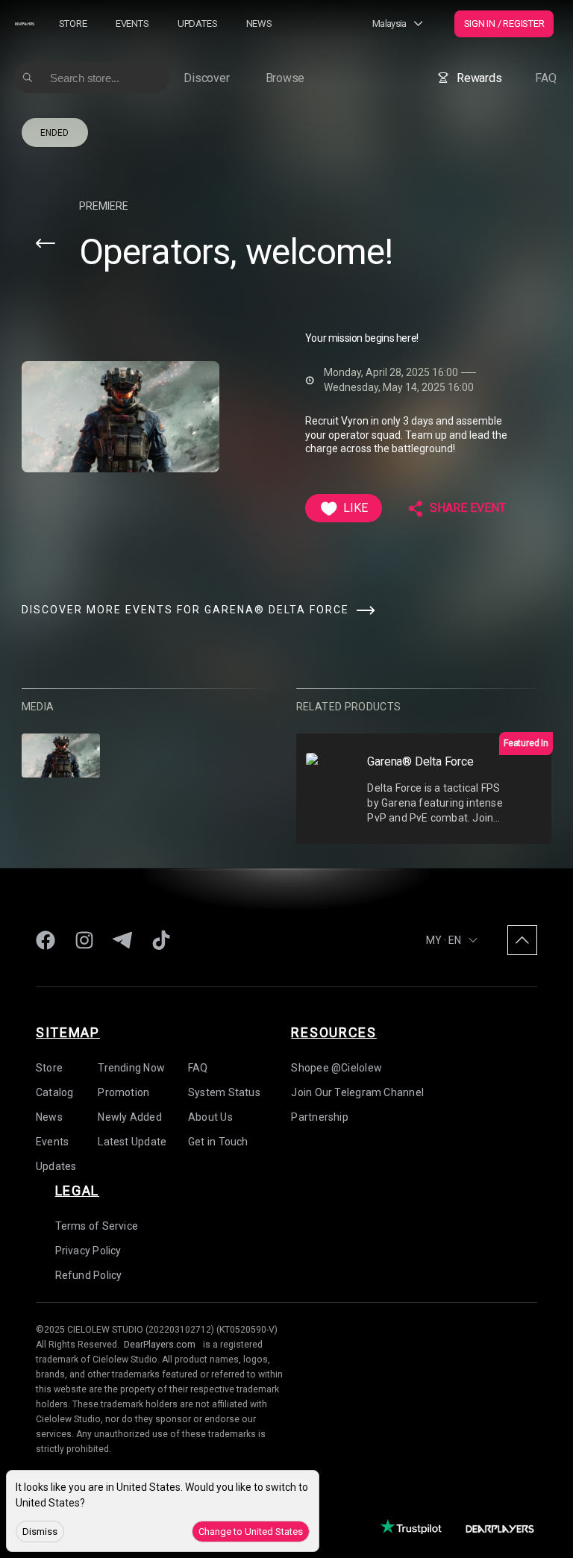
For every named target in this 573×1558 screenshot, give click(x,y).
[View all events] (45, 243)
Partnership (319, 1117)
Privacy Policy (88, 1251)
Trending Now (131, 1068)
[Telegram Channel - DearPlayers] (122, 940)
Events (132, 23)
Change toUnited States (250, 1531)
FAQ (545, 78)
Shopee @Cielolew (336, 1068)
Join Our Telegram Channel (357, 1092)
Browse (285, 78)
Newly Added (129, 1117)
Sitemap (68, 1032)
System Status (224, 1092)
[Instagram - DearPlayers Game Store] (84, 940)
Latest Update (132, 1142)
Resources (333, 1032)
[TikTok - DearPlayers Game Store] (161, 940)
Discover (206, 78)
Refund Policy (88, 1275)
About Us (210, 1117)
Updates (197, 23)
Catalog (55, 1092)
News (259, 23)
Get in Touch (218, 1142)
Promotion (123, 1092)
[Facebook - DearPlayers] (45, 940)
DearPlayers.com (159, 1344)
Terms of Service (97, 1226)
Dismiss (39, 1531)
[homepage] (24, 23)
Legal (77, 1190)
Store (73, 23)
